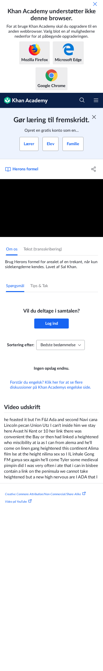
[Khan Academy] (24, 100)
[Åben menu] (96, 100)
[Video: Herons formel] (51, 208)
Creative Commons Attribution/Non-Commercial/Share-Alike (43, 494)
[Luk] (95, 4)
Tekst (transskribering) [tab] (43, 249)
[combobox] (60, 345)
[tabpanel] (51, 262)
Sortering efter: (20, 345)
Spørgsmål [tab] (15, 286)
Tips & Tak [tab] (39, 286)
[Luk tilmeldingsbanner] (94, 117)
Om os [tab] (12, 249)
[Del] (93, 169)
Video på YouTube (16, 501)
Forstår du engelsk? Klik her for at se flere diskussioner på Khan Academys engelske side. (50, 384)
